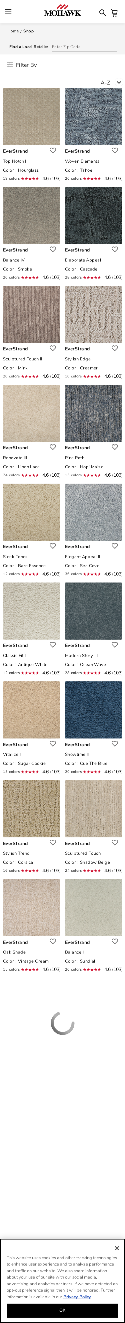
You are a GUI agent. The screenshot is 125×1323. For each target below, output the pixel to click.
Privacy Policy (77, 1297)
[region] (62, 1281)
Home (13, 31)
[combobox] (113, 84)
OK (62, 1310)
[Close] (117, 1248)
